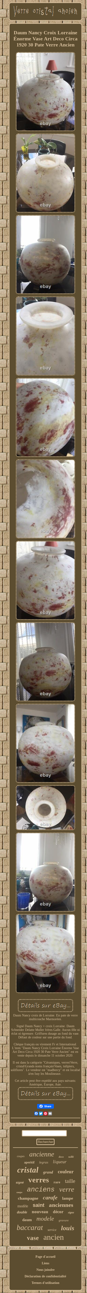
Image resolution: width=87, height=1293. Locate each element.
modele (45, 1218)
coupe (19, 1192)
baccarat (30, 1227)
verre (66, 1189)
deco (61, 1156)
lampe (67, 1198)
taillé (71, 1156)
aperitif (29, 1162)
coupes (21, 1156)
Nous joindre (45, 1270)
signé (20, 1182)
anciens (41, 1190)
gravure (64, 1220)
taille (70, 1181)
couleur (66, 1171)
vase (33, 1237)
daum (27, 1220)
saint (38, 1205)
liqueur (60, 1161)
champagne (28, 1198)
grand (48, 1172)
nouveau (40, 1211)
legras (43, 1162)
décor (58, 1211)
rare (57, 1182)
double (22, 1212)
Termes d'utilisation (45, 1283)
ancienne (41, 1154)
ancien (53, 1237)
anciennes (61, 1205)
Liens (45, 1263)
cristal (28, 1169)
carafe (50, 1198)
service (52, 1230)
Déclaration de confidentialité (45, 1276)
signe (71, 1212)
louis (67, 1228)
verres (38, 1180)
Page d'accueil (45, 1256)
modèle (22, 1206)
